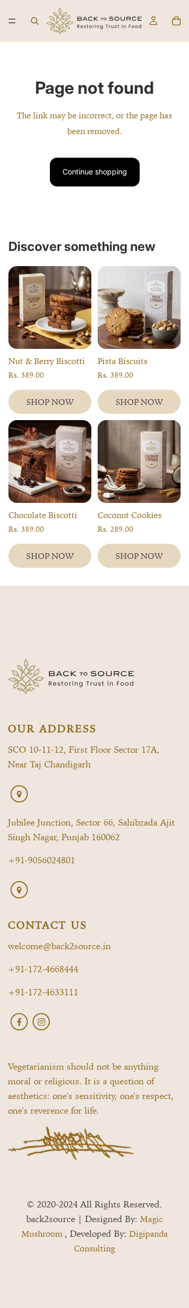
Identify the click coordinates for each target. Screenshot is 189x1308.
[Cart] (176, 20)
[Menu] (12, 21)
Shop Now (50, 402)
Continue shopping (94, 171)
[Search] (34, 20)
